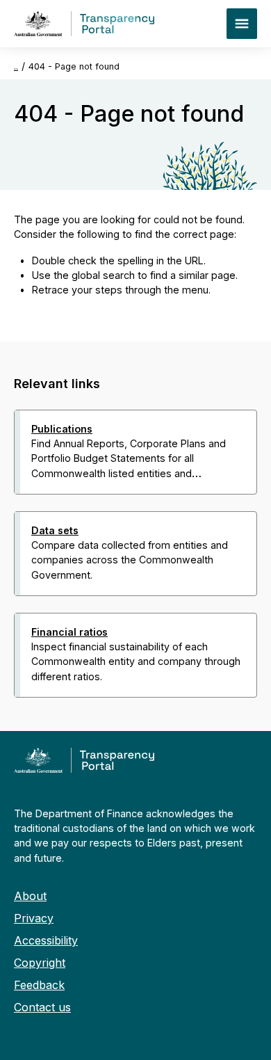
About (30, 896)
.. (16, 66)
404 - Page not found (74, 66)
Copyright (39, 963)
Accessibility (46, 940)
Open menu (242, 23)
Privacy (34, 918)
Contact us (42, 1007)
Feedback (39, 985)
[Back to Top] (105, 715)
